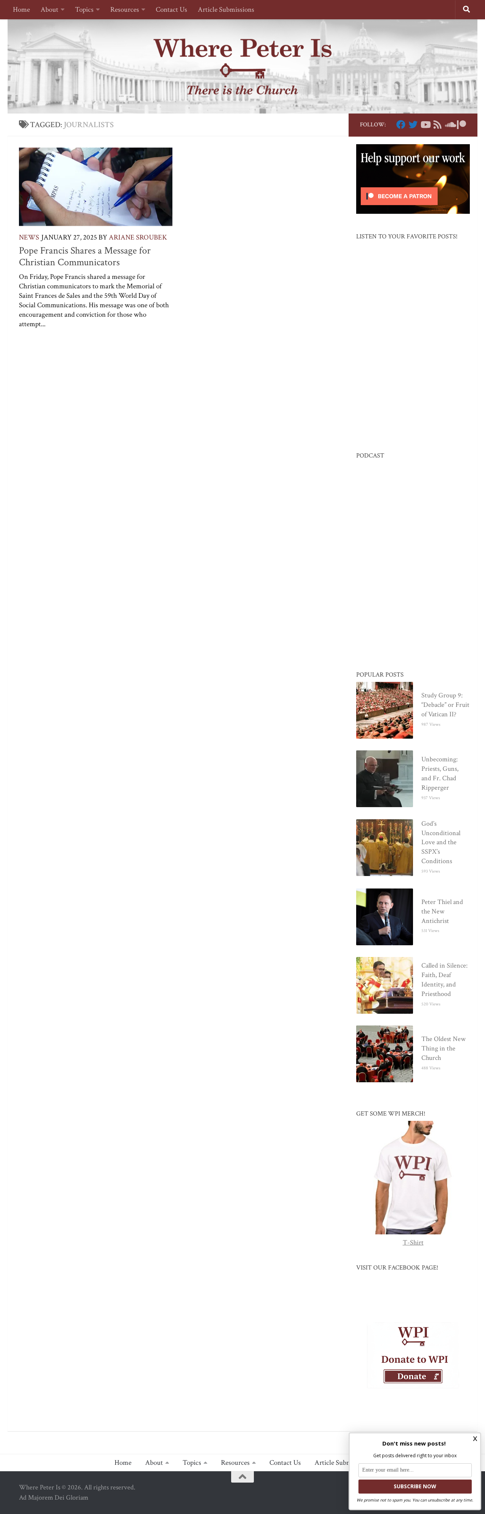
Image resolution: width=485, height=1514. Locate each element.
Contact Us (171, 9)
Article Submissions (226, 9)
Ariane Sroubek (138, 237)
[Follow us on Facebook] (400, 124)
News (29, 237)
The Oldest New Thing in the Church (443, 1048)
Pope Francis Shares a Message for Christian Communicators (85, 256)
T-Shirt (413, 1242)
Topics (84, 9)
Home (21, 9)
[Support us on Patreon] (461, 124)
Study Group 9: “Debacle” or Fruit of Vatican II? (445, 705)
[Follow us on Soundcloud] (449, 124)
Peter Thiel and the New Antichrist (442, 911)
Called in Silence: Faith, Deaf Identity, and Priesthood (444, 979)
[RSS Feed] (437, 124)
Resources (124, 9)
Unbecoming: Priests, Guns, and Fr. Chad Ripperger (439, 773)
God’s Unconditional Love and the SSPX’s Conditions (440, 842)
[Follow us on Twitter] (413, 124)
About (49, 9)
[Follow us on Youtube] (425, 124)
